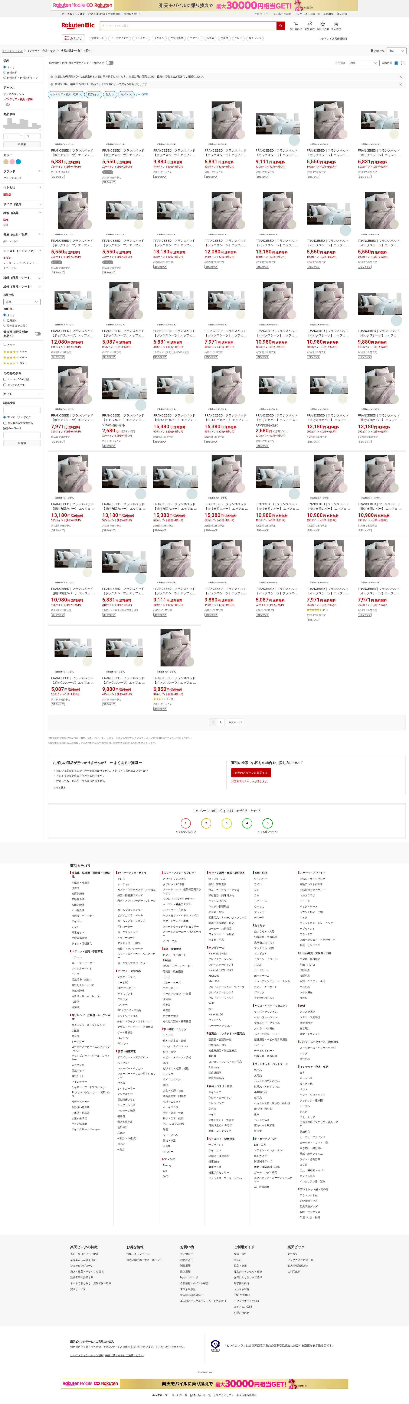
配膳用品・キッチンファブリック (228, 917)
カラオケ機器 (170, 1015)
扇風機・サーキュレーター (87, 996)
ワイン (258, 884)
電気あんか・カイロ (83, 985)
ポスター (168, 1151)
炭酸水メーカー (80, 1101)
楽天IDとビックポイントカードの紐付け (203, 1301)
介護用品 (214, 1067)
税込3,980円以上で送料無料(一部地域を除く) (114, 14)
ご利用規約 (294, 1271)
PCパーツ (123, 1038)
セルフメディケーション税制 (87, 1355)
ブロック (259, 992)
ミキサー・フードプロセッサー (89, 1087)
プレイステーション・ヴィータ (226, 986)
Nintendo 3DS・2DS (221, 970)
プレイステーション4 (221, 964)
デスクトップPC (126, 977)
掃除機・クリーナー (83, 915)
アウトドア (306, 934)
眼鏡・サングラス (310, 945)
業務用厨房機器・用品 (221, 923)
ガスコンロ (78, 1065)
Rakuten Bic (78, 25)
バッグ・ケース (309, 906)
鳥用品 (258, 1097)
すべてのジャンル (12, 50)
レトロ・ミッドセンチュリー (20, 263)
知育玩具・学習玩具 (265, 937)
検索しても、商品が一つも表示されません (80, 780)
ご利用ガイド (262, 14)
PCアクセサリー (126, 988)
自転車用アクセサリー (312, 889)
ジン (256, 889)
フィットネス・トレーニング (316, 923)
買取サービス (78, 1289)
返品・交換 (240, 1265)
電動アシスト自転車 (311, 884)
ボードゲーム (261, 975)
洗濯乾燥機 (78, 893)
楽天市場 (342, 14)
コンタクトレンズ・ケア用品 (225, 1061)
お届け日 (8, 309)
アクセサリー (170, 988)
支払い (238, 1259)
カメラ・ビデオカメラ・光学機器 (136, 889)
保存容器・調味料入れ (221, 895)
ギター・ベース (172, 982)
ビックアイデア (119, 38)
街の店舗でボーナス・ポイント (144, 1259)
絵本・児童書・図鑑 (174, 1040)
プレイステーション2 (221, 997)
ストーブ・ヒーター (83, 963)
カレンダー (169, 1074)
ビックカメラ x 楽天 (73, 14)
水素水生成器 (79, 1118)
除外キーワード (12, 428)
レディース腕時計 (310, 1017)
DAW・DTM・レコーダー (177, 965)
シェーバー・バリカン (130, 1068)
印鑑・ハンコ (307, 964)
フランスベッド (12, 178)
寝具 (302, 1072)
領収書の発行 (241, 1283)
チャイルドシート (264, 1050)
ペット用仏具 (261, 1119)
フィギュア (260, 953)
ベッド (303, 1089)
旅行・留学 (169, 1051)
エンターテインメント (176, 1046)
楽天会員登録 (339, 38)
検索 (23, 144)
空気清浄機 (177, 38)
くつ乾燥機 (78, 910)
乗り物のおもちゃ (264, 942)
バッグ (303, 1053)
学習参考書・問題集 (174, 1096)
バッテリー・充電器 (174, 909)
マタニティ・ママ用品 (267, 1022)
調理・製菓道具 (217, 884)
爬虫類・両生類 (263, 1108)
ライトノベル (170, 1135)
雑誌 (165, 1085)
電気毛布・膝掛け (82, 979)
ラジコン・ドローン (265, 959)
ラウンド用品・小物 (311, 912)
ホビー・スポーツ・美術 (177, 1057)
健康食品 (214, 1161)
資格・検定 (169, 1140)
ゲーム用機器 (125, 1032)
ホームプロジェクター (130, 909)
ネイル (212, 1114)
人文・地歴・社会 (173, 1090)
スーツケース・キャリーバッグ (318, 1047)
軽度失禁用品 (216, 1078)
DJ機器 (167, 999)
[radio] (4, 67)
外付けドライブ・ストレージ (134, 1021)
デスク (303, 1111)
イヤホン (159, 38)
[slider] (3, 129)
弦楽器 (167, 1004)
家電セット (97, 38)
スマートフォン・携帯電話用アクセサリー (182, 891)
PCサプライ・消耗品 (129, 1010)
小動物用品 (260, 1092)
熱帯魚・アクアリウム (267, 1086)
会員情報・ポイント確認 (194, 1283)
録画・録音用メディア (130, 895)
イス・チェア (307, 1117)
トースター (78, 1041)
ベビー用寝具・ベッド (267, 1033)
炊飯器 (75, 1030)
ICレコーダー (125, 926)
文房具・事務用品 (310, 959)
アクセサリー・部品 (128, 943)
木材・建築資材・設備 (267, 1166)
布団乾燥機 (78, 904)
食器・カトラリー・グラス (224, 889)
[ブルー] (18, 161)
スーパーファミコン (220, 1025)
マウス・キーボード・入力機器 (135, 1026)
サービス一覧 (179, 1395)
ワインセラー (79, 1081)
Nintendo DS (216, 1014)
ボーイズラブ (170, 1107)
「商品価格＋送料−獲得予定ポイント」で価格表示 (75, 62)
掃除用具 (305, 970)
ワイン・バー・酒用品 (221, 934)
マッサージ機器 (126, 1110)
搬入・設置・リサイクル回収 (87, 1271)
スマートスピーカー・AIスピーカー (136, 955)
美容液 (212, 1108)
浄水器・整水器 (80, 1112)
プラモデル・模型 (264, 948)
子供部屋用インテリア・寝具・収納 (319, 1124)
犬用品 (258, 1075)
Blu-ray (167, 1165)
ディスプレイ (125, 993)
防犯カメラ (260, 1155)
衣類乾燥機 (78, 899)
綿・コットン (11, 241)
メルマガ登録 (241, 1289)
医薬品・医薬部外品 (220, 1039)
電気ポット (78, 1070)
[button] (5, 123)
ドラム (167, 977)
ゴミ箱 (303, 1164)
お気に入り (186, 1259)
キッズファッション (265, 1011)
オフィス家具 (307, 1175)
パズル (258, 964)
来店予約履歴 (188, 1289)
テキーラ (259, 917)
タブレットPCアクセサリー (179, 898)
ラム (256, 895)
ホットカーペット (82, 968)
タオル (303, 997)
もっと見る (59, 787)
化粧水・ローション (220, 1097)
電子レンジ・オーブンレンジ (88, 1025)
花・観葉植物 (261, 1187)
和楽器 (167, 1010)
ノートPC (123, 982)
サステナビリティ (223, 1395)
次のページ (235, 722)
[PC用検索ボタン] (281, 26)
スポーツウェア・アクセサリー (318, 939)
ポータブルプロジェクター (132, 963)
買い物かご (186, 1253)
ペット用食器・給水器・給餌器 (272, 1103)
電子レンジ (255, 38)
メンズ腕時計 (307, 1011)
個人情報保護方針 (298, 1265)
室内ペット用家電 (264, 1125)
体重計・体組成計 (127, 1138)
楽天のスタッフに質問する (251, 772)
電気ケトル (78, 1076)
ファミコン (215, 1020)
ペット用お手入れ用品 (267, 1081)
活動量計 (122, 1127)
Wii (210, 1009)
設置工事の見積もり (81, 1277)
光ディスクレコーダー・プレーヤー (136, 902)
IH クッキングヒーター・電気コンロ (91, 1094)
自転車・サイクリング (312, 878)
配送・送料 (240, 1253)
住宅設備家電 (79, 938)
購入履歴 (185, 1271)
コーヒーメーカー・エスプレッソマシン (91, 1048)
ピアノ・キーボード (174, 954)
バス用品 (305, 986)
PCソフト (123, 1043)
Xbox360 (214, 981)
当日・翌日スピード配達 (84, 1253)
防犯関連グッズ (309, 1200)
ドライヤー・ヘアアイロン (132, 1057)
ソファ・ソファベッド (312, 1094)
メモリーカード (126, 937)
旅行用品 (305, 1058)
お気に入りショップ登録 (248, 1277)
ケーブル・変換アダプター (178, 904)
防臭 (6, 219)
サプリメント (216, 1144)
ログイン (324, 38)
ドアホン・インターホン (268, 1150)
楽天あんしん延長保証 (83, 1259)
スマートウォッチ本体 (176, 921)
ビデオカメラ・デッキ (130, 915)
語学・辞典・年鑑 (173, 1112)
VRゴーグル (170, 941)
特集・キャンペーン (138, 1253)
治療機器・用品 (217, 1045)
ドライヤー (141, 38)
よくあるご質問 (282, 14)
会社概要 (328, 14)
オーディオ (123, 884)
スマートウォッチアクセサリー (181, 926)
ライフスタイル (172, 1079)
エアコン (195, 38)
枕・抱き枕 (306, 1083)
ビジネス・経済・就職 (176, 1068)
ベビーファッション (265, 1017)
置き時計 (305, 1028)
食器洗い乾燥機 (80, 1107)
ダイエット (215, 1150)
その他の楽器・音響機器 (177, 1021)
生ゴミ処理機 (79, 1123)
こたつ (75, 974)
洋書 (165, 1129)
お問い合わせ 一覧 (200, 1395)
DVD (165, 1176)
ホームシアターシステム (131, 921)
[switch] (38, 333)
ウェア (303, 917)
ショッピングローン (81, 1265)
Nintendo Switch (218, 953)
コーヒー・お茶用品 (220, 928)
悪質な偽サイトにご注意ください (124, 1355)
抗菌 (6, 224)
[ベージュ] (6, 161)
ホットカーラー (126, 1088)
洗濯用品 (305, 975)
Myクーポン (187, 1277)
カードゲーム (261, 970)
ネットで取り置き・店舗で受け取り (90, 1283)
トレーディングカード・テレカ (272, 981)
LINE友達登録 (242, 1295)
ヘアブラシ (123, 1062)
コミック (168, 1035)
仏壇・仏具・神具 (310, 1217)
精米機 (75, 1036)
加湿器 (75, 1001)
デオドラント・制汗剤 (221, 1119)
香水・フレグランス (220, 1130)
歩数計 (121, 1132)
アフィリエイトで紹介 (246, 1301)
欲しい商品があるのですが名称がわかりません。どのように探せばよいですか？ (102, 770)
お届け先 (8, 295)
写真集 (167, 1146)
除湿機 (75, 1007)
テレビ (238, 38)
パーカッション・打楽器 (177, 993)
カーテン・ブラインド (312, 1137)
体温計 (121, 1149)
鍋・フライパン (217, 878)
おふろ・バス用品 (264, 1028)
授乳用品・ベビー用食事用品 (270, 1039)
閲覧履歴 (185, 1265)
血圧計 (121, 1143)
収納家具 (305, 1131)
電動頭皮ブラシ (126, 1099)
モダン (7, 257)
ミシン (75, 926)
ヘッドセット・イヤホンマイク (181, 915)
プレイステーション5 (221, 959)
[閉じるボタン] (401, 76)
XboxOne (214, 975)
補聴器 (121, 1116)
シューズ (305, 900)
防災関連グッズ (263, 1161)
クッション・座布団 (311, 1100)
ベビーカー (260, 1045)
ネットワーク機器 (127, 1015)
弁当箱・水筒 (216, 912)
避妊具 (212, 1056)
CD (165, 1171)
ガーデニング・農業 (265, 1172)
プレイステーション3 (221, 992)
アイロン (77, 921)
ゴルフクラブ (307, 895)
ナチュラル (9, 268)
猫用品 (258, 1070)
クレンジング (216, 1103)
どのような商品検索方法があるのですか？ (80, 775)
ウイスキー (260, 878)
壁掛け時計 (306, 1022)
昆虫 (256, 1114)
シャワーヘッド (126, 1105)
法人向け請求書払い (191, 1295)
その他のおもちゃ (264, 997)
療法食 (258, 1130)
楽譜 (165, 1062)
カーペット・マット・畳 (314, 1142)
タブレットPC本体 (173, 884)
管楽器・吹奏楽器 (173, 971)
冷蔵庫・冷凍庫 (80, 882)
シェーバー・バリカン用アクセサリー (136, 1075)
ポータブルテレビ (127, 932)
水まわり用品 (216, 939)
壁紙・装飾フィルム (311, 1153)
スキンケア (215, 1092)
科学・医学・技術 (173, 1118)
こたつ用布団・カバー (312, 1170)
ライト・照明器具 (82, 943)
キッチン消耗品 (217, 900)
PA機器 (167, 960)
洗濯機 (224, 38)
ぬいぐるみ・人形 (264, 931)
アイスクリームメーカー (86, 1129)
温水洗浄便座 (125, 1121)
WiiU (211, 1003)
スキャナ (122, 1004)
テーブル (305, 1106)
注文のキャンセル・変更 (248, 1271)
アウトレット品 (309, 1195)
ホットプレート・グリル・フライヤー (91, 1057)
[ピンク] (12, 161)
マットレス (306, 1078)
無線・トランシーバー (130, 948)
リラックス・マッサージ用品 (225, 1178)
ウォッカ (259, 906)
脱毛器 (121, 1083)
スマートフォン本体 (174, 878)
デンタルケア (125, 1094)
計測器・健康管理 (219, 1155)
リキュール (260, 900)
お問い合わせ (241, 1312)
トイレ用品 (306, 992)
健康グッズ (215, 1166)
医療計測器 (215, 1072)
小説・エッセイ (172, 1101)
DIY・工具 (260, 1144)
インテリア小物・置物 (312, 1181)
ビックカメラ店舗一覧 (307, 14)
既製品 (7, 194)
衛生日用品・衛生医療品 (223, 1050)
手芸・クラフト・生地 (312, 981)
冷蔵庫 (210, 38)
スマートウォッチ (310, 1033)
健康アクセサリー (219, 1172)
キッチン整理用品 (219, 906)
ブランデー (260, 912)
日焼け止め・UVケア (221, 1125)
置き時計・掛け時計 (311, 1148)
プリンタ (122, 999)
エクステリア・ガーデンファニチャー (273, 1179)
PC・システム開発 (173, 1123)
